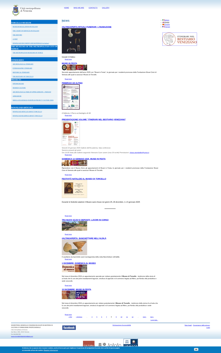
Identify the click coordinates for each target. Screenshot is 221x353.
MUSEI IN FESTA (69, 63)
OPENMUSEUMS (18, 84)
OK (196, 349)
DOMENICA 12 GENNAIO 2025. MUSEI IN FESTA (84, 159)
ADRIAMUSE (17, 96)
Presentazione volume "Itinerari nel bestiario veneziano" (94, 119)
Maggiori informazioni (51, 350)
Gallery (105, 8)
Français (167, 27)
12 (132, 317)
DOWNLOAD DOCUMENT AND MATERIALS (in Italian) (31, 43)
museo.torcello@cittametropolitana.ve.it (22, 336)
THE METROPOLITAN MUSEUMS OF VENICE (28, 53)
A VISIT (15, 39)
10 (121, 317)
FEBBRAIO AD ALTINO (72, 83)
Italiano (166, 20)
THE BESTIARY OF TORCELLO (23, 76)
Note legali (188, 325)
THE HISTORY (17, 35)
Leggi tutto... (154, 320)
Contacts (93, 8)
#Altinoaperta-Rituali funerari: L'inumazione (86, 27)
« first (70, 317)
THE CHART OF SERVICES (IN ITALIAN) (26, 31)
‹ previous (79, 317)
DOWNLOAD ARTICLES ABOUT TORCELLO (27, 111)
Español (167, 24)
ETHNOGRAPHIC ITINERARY (22, 68)
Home (66, 8)
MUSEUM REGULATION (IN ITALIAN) (25, 27)
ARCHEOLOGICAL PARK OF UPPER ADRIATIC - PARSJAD (32, 92)
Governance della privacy (201, 325)
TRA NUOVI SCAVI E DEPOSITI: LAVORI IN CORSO (85, 220)
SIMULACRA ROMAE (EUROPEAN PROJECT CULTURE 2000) (33, 100)
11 (127, 317)
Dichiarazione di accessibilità (122, 325)
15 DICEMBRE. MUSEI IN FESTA (76, 289)
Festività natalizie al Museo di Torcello (84, 179)
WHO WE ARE (79, 8)
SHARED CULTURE (19, 88)
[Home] (26, 17)
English (166, 22)
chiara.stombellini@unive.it (139, 152)
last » (152, 317)
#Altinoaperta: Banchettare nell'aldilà (84, 238)
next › (144, 317)
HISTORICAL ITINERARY (21, 72)
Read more (68, 59)
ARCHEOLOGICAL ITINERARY (23, 64)
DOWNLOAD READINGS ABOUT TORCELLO (27, 116)
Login (208, 327)
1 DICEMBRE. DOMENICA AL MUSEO (79, 263)
